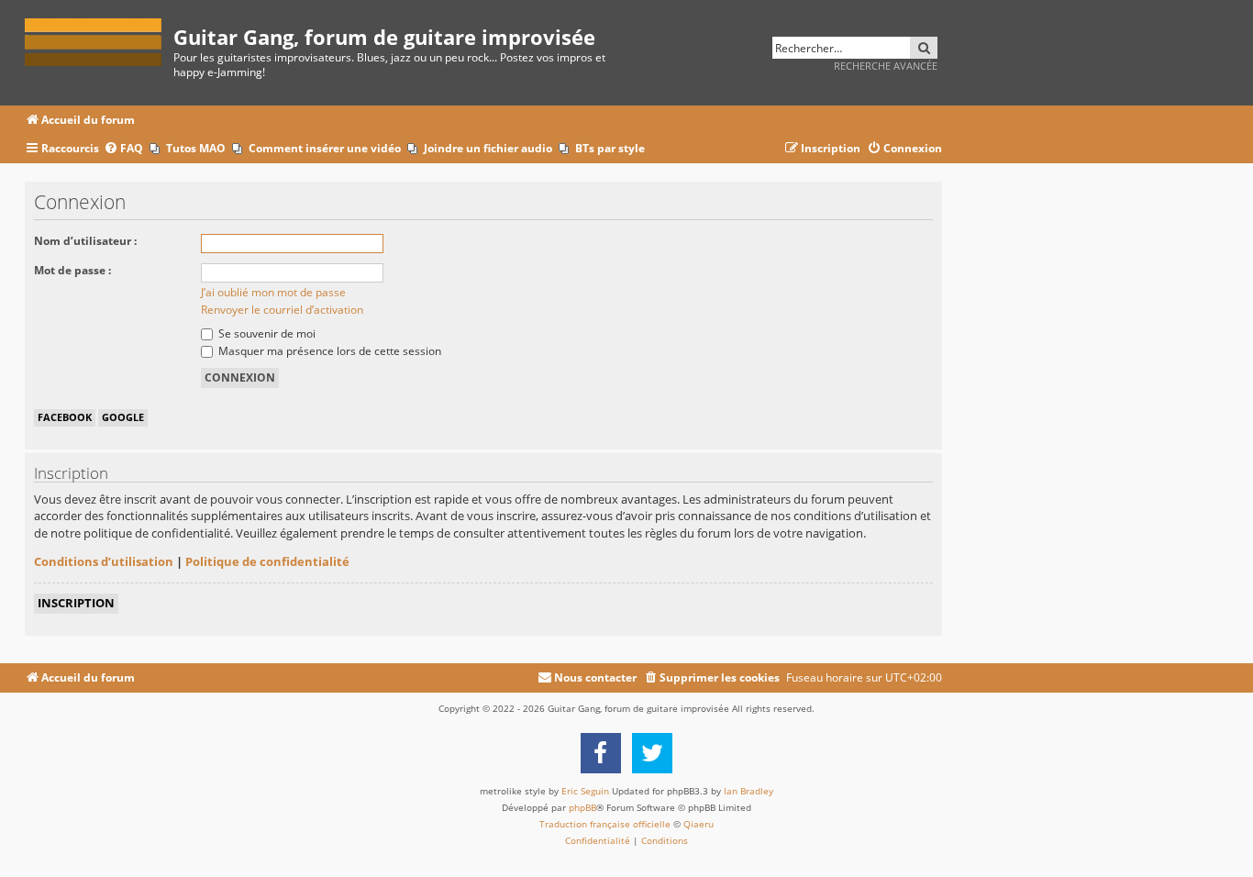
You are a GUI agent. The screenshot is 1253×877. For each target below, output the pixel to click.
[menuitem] (123, 149)
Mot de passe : (72, 270)
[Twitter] (652, 753)
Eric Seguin (585, 790)
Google (123, 417)
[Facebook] (601, 753)
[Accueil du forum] (99, 39)
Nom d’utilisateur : (85, 241)
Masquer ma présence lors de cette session (328, 351)
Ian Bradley (748, 790)
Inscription (76, 602)
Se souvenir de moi (266, 333)
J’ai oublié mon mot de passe (273, 292)
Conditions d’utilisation (103, 561)
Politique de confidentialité (267, 561)
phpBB (582, 807)
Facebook (65, 417)
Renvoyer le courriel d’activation (282, 309)
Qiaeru (698, 823)
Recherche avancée (885, 65)
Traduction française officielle (605, 823)
